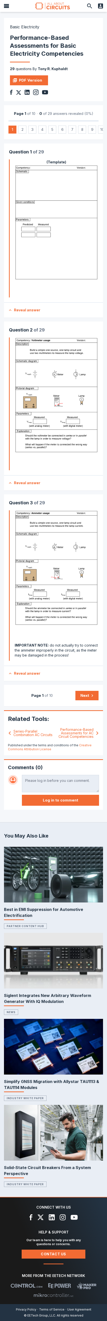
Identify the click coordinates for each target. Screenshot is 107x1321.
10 (102, 129)
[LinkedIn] (52, 1217)
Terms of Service (51, 1309)
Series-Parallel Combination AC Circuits (33, 733)
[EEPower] (59, 1285)
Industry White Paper (25, 1098)
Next (84, 695)
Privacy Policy (26, 1309)
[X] (41, 1217)
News (11, 1012)
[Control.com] (26, 1286)
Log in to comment (60, 800)
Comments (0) (25, 767)
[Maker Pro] (87, 1285)
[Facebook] (31, 1217)
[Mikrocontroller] (53, 1295)
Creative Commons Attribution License (50, 747)
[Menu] (6, 6)
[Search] (89, 6)
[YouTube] (74, 1217)
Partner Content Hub (25, 926)
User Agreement (79, 1309)
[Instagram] (63, 1217)
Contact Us (53, 1254)
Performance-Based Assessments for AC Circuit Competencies (76, 733)
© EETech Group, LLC (39, 1315)
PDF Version (30, 80)
